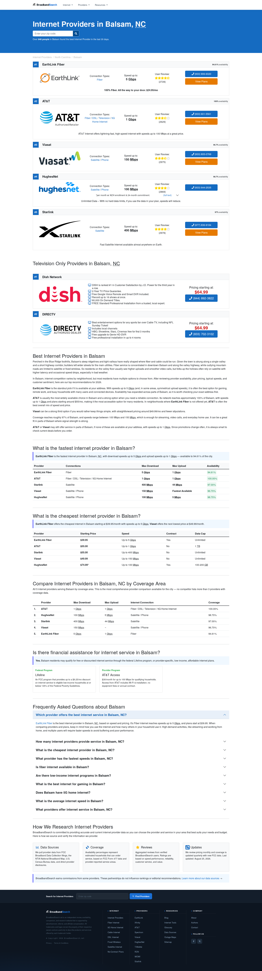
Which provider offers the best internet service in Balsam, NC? (81, 714)
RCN (137, 951)
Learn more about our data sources (200, 878)
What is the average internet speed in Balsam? (69, 801)
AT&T (37, 478)
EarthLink (139, 917)
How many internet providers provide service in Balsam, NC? (80, 741)
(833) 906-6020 (202, 74)
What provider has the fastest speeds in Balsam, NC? (74, 758)
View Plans (201, 81)
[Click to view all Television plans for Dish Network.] (60, 294)
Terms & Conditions (61, 943)
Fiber (99, 79)
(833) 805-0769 (202, 154)
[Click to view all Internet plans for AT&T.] (60, 117)
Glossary (168, 927)
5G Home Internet (103, 119)
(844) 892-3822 (203, 298)
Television (104, 118)
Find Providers (142, 896)
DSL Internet (113, 937)
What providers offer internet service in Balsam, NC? (74, 809)
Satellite (95, 160)
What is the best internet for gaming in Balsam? (70, 784)
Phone (105, 160)
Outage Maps (170, 937)
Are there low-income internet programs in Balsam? (73, 775)
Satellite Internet (115, 946)
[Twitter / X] (199, 941)
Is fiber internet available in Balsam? (62, 767)
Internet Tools (170, 922)
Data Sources (170, 932)
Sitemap (168, 942)
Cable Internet (114, 932)
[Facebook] (193, 941)
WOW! (137, 956)
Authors (194, 922)
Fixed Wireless (114, 942)
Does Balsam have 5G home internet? (63, 792)
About (193, 917)
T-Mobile (138, 946)
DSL (94, 118)
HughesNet (40, 497)
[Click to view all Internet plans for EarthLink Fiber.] (60, 77)
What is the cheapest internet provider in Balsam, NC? (75, 750)
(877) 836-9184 (202, 225)
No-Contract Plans (116, 951)
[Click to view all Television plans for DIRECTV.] (60, 329)
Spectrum (139, 932)
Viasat (37, 491)
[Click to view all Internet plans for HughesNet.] (60, 187)
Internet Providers (115, 917)
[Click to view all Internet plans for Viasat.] (60, 157)
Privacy (49, 943)
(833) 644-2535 (202, 187)
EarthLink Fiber (43, 472)
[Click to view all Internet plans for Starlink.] (60, 228)
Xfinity (137, 922)
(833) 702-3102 (203, 334)
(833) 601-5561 (202, 114)
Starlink (38, 484)
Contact (194, 927)
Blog (166, 917)
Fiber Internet (113, 922)
